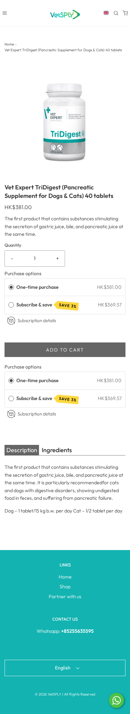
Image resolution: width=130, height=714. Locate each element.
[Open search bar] (116, 13)
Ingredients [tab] (57, 450)
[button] (65, 122)
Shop (65, 586)
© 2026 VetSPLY (48, 694)
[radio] (11, 287)
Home (9, 44)
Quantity (13, 245)
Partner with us (65, 596)
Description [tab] (21, 450)
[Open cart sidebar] (125, 13)
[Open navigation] (4, 13)
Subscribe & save (46, 305)
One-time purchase (37, 287)
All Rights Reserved (79, 694)
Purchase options (23, 273)
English (63, 668)
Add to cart (65, 350)
